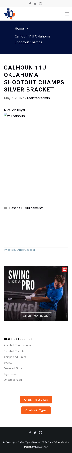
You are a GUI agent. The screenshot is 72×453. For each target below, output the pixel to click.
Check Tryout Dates (36, 399)
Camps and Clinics (15, 357)
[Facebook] (30, 4)
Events (8, 362)
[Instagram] (40, 4)
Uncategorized (13, 379)
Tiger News (10, 374)
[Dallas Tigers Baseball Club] (9, 14)
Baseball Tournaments (26, 208)
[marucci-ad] (36, 320)
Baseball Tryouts (14, 351)
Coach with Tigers (36, 410)
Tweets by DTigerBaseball (19, 249)
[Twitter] (35, 4)
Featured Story (13, 368)
